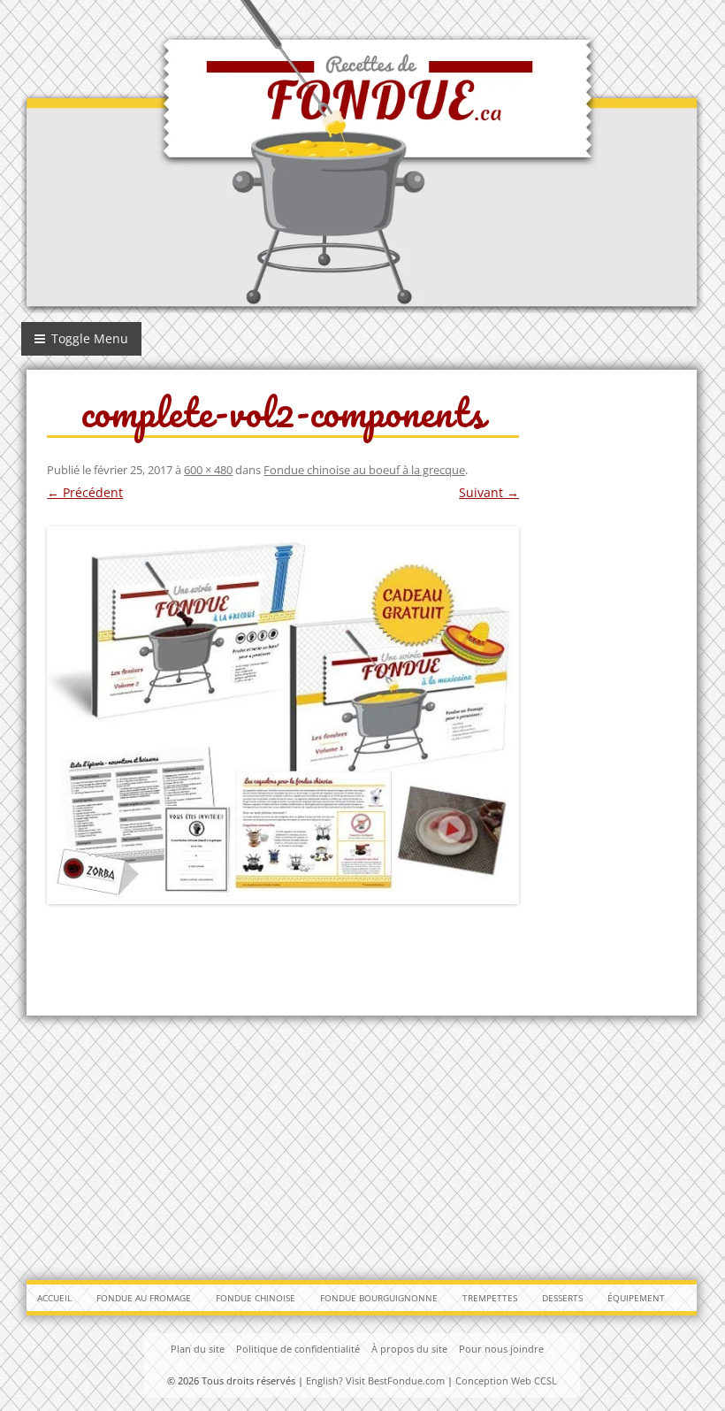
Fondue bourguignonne (379, 1298)
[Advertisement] (362, 1144)
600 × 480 (208, 470)
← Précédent (85, 492)
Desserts (562, 1298)
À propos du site (409, 1348)
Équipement (636, 1298)
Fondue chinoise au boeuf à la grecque (364, 470)
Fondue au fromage (143, 1298)
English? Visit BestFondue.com (375, 1380)
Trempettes (489, 1298)
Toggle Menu (88, 338)
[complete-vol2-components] (283, 715)
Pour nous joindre (501, 1348)
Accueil (54, 1298)
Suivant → (489, 492)
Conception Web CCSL (506, 1380)
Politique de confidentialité (298, 1348)
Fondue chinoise (255, 1298)
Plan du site (198, 1348)
